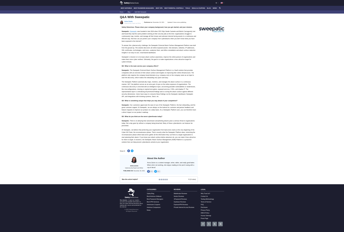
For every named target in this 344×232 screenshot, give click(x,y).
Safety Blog (150, 193)
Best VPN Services (153, 202)
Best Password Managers (144, 8)
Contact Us (204, 196)
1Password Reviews (180, 199)
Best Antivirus (126, 8)
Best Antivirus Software (154, 196)
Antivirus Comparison (154, 207)
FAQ (202, 204)
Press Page (204, 218)
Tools (187, 8)
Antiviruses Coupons (153, 204)
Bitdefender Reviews (180, 193)
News (215, 8)
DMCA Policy (205, 213)
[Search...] (219, 8)
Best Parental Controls (173, 8)
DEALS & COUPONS (198, 8)
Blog (209, 8)
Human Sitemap (206, 215)
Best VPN (159, 8)
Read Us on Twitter (209, 224)
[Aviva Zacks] (134, 161)
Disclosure (204, 207)
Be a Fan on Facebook (203, 224)
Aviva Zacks (128, 21)
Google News (220, 224)
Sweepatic (133, 31)
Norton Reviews (179, 196)
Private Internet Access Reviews (184, 207)
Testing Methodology (207, 199)
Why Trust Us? (205, 193)
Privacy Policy (205, 210)
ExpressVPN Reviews (181, 204)
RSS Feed (214, 224)
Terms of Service (206, 202)
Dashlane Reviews (180, 202)
